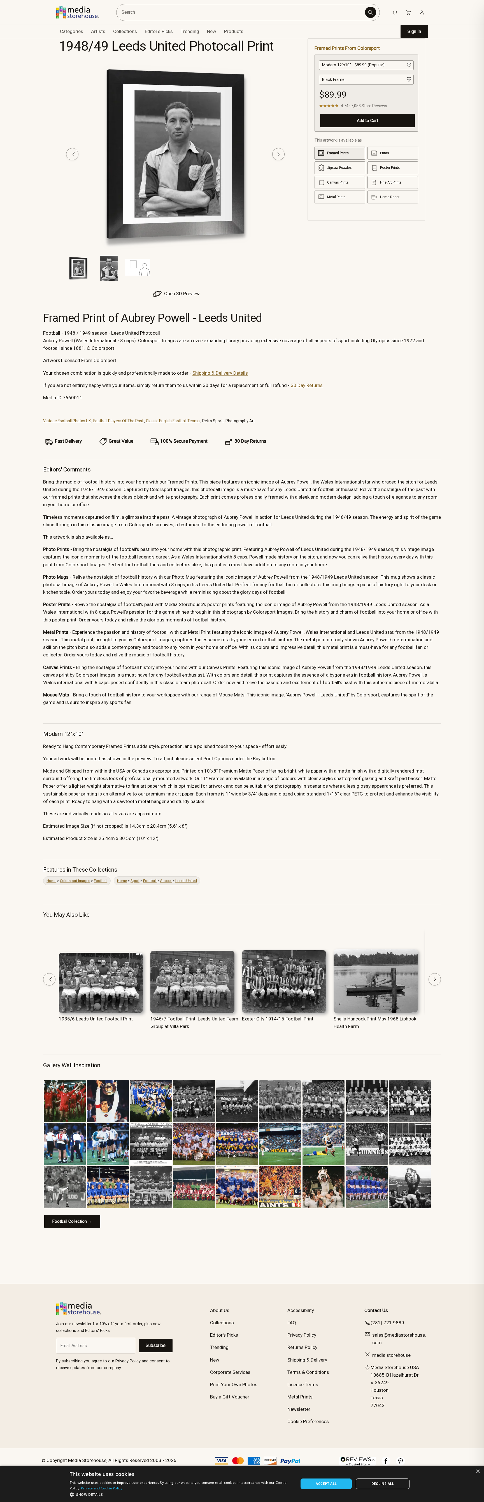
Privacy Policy (301, 1335)
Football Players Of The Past (118, 421)
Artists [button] (98, 31)
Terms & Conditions (308, 1372)
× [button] (478, 1472)
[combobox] (242, 12)
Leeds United (186, 881)
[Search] (370, 12)
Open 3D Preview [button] (181, 293)
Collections (125, 31)
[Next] (278, 154)
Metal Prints (300, 1397)
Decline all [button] (382, 1483)
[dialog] (242, 1484)
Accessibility (300, 1310)
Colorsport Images (75, 881)
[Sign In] (422, 12)
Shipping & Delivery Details (220, 373)
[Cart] (408, 12)
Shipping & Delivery (307, 1360)
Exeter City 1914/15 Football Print (277, 1019)
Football (100, 881)
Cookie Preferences (308, 1421)
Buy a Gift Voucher (229, 1397)
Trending (190, 31)
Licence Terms (302, 1384)
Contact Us (376, 1310)
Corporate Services (230, 1372)
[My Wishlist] (395, 12)
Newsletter (298, 1409)
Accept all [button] (326, 1483)
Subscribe (156, 1345)
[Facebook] (385, 1464)
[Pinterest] (400, 1464)
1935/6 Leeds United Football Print (96, 1019)
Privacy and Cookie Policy (101, 1488)
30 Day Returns (307, 385)
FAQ (291, 1322)
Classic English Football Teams (173, 421)
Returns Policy (302, 1347)
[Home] (81, 12)
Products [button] (233, 31)
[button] (181, 1494)
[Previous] (72, 154)
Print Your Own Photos (233, 1384)
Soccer (166, 881)
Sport (135, 881)
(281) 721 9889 (387, 1322)
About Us (219, 1310)
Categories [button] (71, 31)
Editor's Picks (159, 31)
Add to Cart (367, 120)
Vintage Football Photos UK (67, 421)
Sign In (414, 31)
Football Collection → (72, 1221)
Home (51, 881)
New (211, 31)
